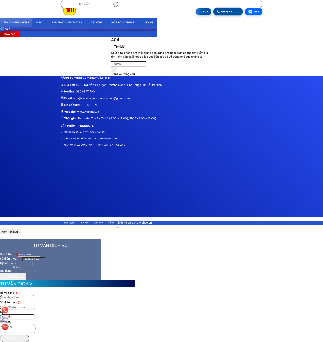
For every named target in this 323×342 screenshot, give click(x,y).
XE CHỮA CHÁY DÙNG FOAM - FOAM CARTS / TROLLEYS (94, 144)
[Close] (117, 227)
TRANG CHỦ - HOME (16, 22)
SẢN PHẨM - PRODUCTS (67, 22)
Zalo (256, 11)
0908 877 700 (230, 11)
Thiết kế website (127, 222)
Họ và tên (8, 254)
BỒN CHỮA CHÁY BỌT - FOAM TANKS (84, 132)
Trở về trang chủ (124, 74)
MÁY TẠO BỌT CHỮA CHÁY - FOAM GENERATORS (90, 138)
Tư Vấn (203, 11)
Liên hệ (148, 22)
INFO (39, 22)
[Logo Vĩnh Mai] (69, 15)
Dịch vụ (96, 22)
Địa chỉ (4, 263)
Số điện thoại (11, 258)
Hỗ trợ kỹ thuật (122, 22)
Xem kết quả (9, 231)
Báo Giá (9, 34)
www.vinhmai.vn (88, 111)
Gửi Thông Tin (14, 276)
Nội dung (5, 270)
